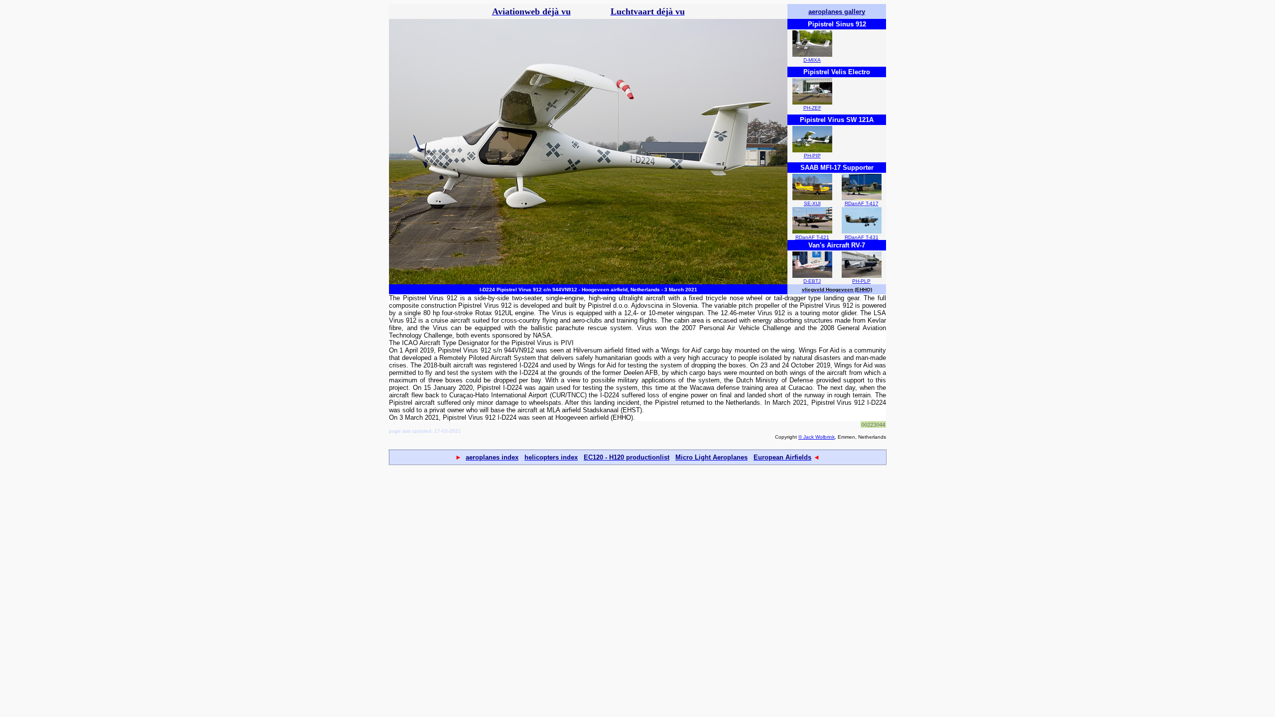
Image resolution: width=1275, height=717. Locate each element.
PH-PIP (812, 155)
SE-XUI (812, 203)
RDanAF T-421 (812, 237)
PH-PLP (861, 281)
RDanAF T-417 (862, 203)
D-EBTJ (812, 281)
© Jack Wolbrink (816, 437)
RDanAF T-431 (862, 237)
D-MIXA (812, 60)
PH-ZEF (812, 108)
